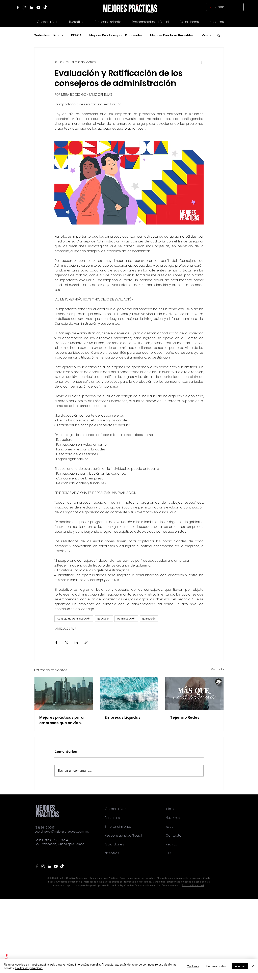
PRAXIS (76, 35)
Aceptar (240, 966)
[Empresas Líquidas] (129, 693)
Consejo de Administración (74, 618)
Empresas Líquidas (122, 717)
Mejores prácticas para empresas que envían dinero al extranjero (61, 720)
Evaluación (149, 618)
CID (168, 853)
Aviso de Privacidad (193, 885)
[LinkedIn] (31, 7)
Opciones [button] (193, 966)
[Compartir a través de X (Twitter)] (66, 642)
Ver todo (217, 669)
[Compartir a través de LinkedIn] (76, 642)
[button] (189, 22)
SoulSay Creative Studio (70, 878)
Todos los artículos (48, 35)
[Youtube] (55, 866)
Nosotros (112, 853)
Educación (103, 618)
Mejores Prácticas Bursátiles (172, 35)
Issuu (170, 826)
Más (205, 35)
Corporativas (115, 809)
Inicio (170, 809)
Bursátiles (112, 817)
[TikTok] (45, 7)
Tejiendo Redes (184, 717)
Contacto (173, 835)
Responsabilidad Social (123, 835)
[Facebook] (18, 7)
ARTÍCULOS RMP (65, 629)
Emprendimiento (118, 826)
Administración (126, 618)
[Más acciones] (201, 62)
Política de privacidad (29, 968)
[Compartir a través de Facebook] (56, 642)
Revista (171, 844)
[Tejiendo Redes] (194, 693)
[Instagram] (24, 7)
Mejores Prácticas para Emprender (115, 35)
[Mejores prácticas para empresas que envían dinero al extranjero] (63, 693)
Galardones (114, 844)
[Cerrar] (253, 966)
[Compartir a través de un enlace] (86, 642)
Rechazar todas (216, 966)
